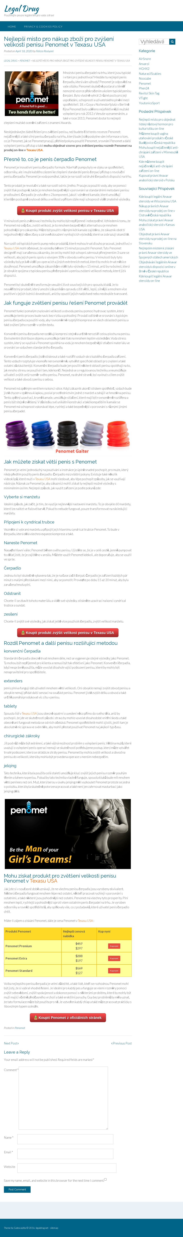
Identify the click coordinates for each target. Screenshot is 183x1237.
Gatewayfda (20, 1227)
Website (9, 1167)
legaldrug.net (42, 1227)
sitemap (54, 1227)
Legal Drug (21, 8)
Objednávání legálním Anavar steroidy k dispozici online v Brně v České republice (158, 266)
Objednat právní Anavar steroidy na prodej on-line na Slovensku (157, 238)
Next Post (11, 1043)
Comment (11, 1070)
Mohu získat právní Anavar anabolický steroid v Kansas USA (157, 224)
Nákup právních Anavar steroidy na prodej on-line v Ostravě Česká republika (157, 210)
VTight (143, 98)
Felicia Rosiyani (45, 51)
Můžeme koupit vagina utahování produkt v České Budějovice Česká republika (157, 138)
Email (8, 1152)
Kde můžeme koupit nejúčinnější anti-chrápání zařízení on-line (156, 166)
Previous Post (122, 1043)
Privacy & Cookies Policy (43, 26)
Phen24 (144, 88)
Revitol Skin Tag (149, 93)
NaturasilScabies (150, 73)
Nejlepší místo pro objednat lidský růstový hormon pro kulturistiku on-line (157, 124)
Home (12, 26)
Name (8, 1137)
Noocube (145, 78)
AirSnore (145, 59)
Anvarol (144, 64)
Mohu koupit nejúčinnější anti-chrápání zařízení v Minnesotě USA (159, 152)
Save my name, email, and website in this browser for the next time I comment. (54, 1180)
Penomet (20, 1027)
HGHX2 (144, 68)
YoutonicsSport (149, 103)
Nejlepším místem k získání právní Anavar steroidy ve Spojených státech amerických (158, 252)
